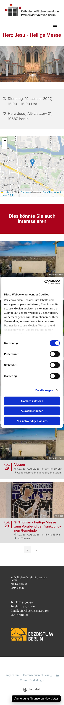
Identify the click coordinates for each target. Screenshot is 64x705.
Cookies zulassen (32, 400)
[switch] (55, 354)
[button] (32, 26)
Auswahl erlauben (32, 410)
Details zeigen (44, 390)
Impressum (12, 675)
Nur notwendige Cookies (32, 420)
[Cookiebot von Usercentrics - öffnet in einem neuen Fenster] (45, 282)
